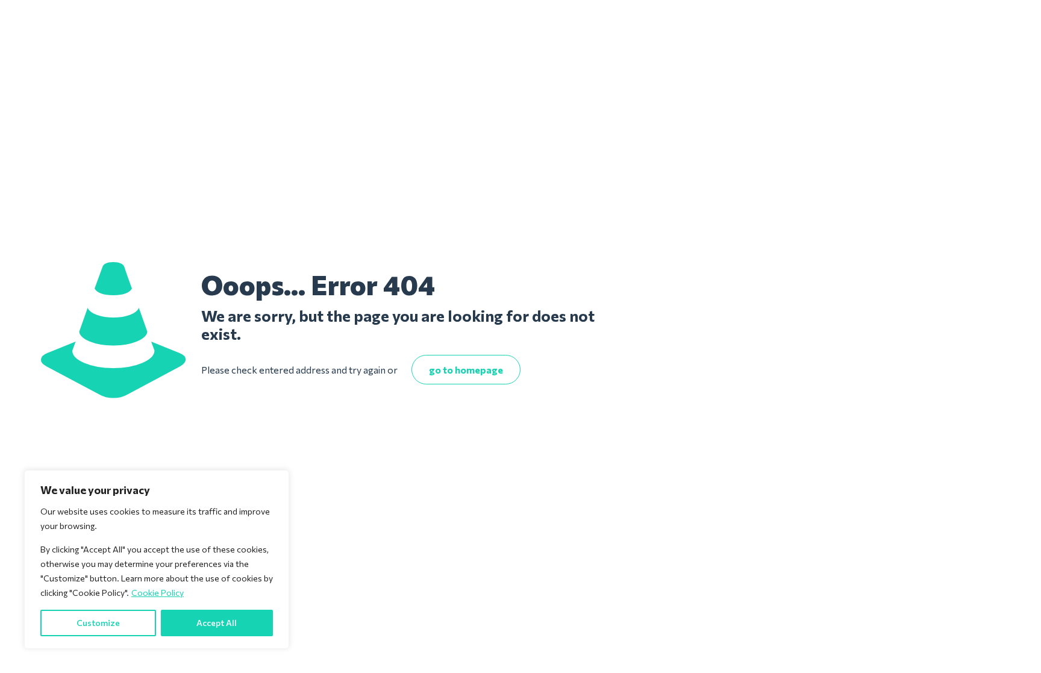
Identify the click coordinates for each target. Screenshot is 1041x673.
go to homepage (466, 369)
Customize (98, 623)
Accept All (216, 623)
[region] (156, 559)
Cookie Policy (157, 592)
